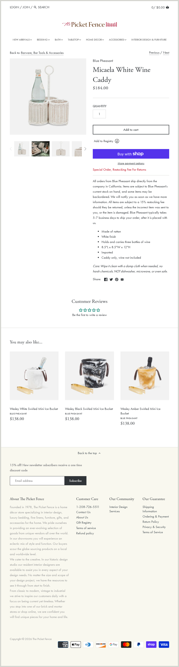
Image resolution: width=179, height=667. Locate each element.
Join (26, 7)
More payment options (131, 163)
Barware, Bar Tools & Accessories (42, 53)
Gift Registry (83, 522)
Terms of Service (153, 532)
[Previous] (11, 149)
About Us (82, 517)
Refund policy (85, 533)
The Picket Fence (42, 639)
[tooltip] (117, 141)
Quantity (100, 106)
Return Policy (151, 521)
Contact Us (83, 512)
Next (166, 52)
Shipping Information (150, 509)
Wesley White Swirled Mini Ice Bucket (34, 411)
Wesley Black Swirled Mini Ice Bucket (89, 411)
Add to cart (130, 129)
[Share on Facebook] (105, 279)
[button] (131, 141)
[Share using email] (122, 279)
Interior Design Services (118, 509)
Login (14, 7)
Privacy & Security (154, 527)
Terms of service (86, 528)
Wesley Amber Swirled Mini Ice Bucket (140, 413)
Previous (154, 52)
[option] (21, 148)
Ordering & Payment (156, 516)
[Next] (85, 149)
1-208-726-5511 (88, 507)
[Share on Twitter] (111, 279)
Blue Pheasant (103, 60)
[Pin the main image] (116, 279)
